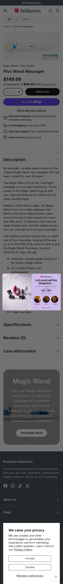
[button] (37, 299)
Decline (30, 567)
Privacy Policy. (23, 549)
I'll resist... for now (46, 308)
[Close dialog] (58, 275)
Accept (29, 558)
